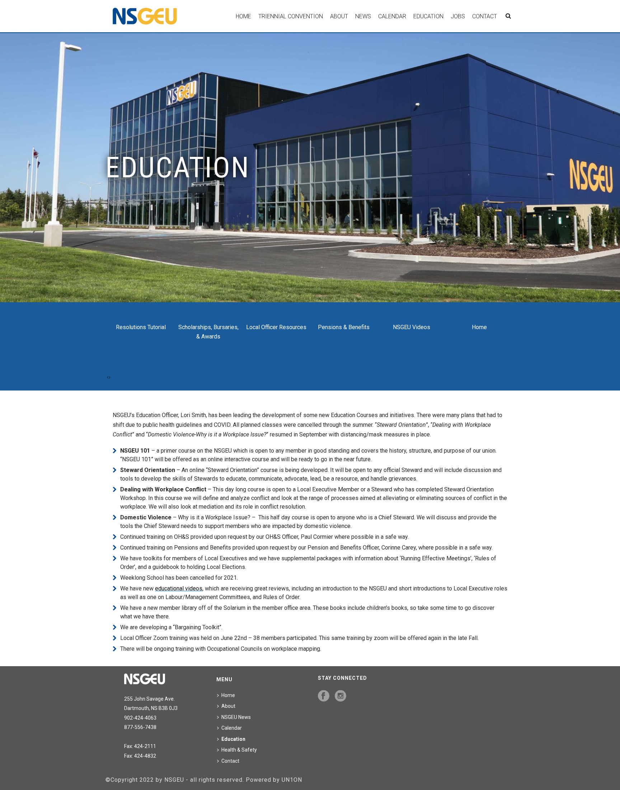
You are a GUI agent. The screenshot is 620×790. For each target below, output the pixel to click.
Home (243, 16)
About (339, 16)
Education (428, 16)
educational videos (178, 588)
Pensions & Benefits (344, 327)
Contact (484, 16)
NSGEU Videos (411, 327)
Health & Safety (239, 750)
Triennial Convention (290, 16)
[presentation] (108, 377)
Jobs (458, 16)
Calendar (392, 16)
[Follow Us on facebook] (323, 696)
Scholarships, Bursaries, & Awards (208, 332)
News (363, 16)
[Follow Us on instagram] (340, 696)
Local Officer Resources (276, 327)
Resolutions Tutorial (141, 327)
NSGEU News (236, 717)
